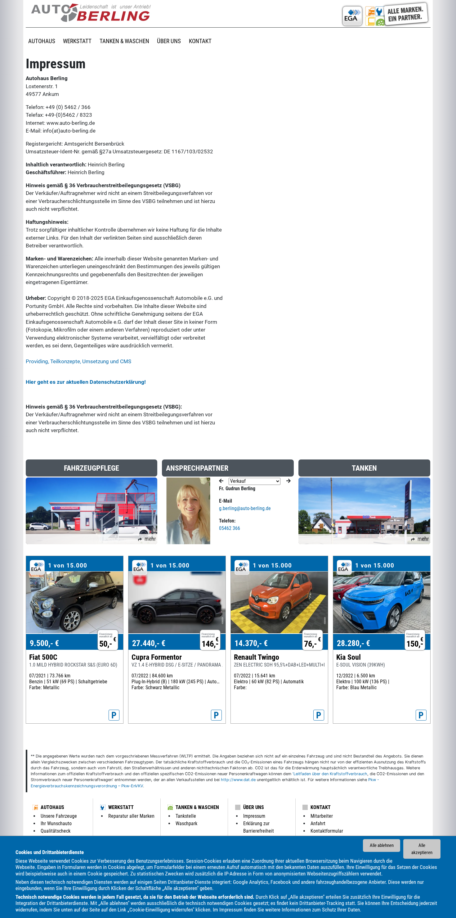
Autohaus (52, 807)
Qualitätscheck (55, 831)
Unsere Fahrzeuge (59, 816)
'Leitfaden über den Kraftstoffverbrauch (330, 773)
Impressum (231, 910)
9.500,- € (44, 643)
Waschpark (186, 823)
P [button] (114, 715)
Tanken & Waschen (197, 807)
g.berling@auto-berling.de (245, 508)
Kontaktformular (327, 831)
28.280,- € (353, 643)
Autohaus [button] (41, 41)
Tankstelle (186, 816)
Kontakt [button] (200, 41)
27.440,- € (148, 643)
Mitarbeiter (322, 816)
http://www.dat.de (238, 779)
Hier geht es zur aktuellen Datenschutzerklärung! (86, 382)
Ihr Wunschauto (56, 823)
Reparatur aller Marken (131, 816)
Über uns (253, 807)
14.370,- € (251, 643)
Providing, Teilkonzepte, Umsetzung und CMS (78, 361)
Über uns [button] (169, 41)
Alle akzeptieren (421, 849)
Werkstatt (121, 807)
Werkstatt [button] (77, 41)
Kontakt (321, 807)
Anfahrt (318, 823)
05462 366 (229, 528)
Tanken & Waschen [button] (124, 41)
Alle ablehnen (382, 845)
